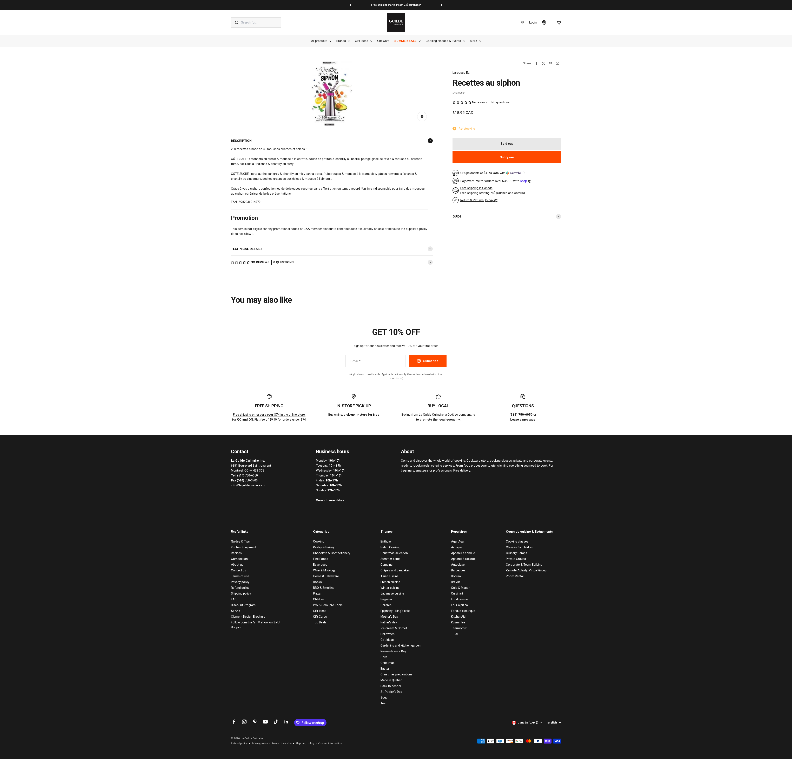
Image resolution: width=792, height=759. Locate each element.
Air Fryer (456, 547)
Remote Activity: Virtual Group (526, 570)
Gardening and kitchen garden (401, 645)
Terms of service (281, 743)
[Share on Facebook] (536, 63)
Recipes (236, 553)
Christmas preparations (396, 674)
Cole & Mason (460, 588)
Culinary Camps (516, 553)
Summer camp (391, 559)
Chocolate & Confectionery (331, 553)
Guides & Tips (240, 541)
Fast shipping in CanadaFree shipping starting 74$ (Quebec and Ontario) (492, 190)
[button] (241, 262)
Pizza (317, 593)
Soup (384, 697)
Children (318, 599)
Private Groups (516, 559)
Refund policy (240, 588)
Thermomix (459, 628)
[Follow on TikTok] (276, 722)
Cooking (318, 541)
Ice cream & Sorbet (394, 628)
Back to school (391, 686)
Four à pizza (459, 605)
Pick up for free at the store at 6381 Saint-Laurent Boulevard (396, 5)
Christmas (388, 663)
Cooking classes (517, 541)
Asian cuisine (389, 576)
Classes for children (519, 547)
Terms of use (240, 576)
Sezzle (235, 611)
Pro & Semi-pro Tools (328, 605)
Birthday (386, 541)
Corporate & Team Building (524, 564)
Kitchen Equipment (243, 547)
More (473, 41)
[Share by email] (557, 63)
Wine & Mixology (324, 570)
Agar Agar (458, 541)
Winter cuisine (390, 588)
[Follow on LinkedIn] (286, 722)
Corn (384, 657)
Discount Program (243, 605)
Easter (385, 668)
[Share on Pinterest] (550, 63)
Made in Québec (391, 680)
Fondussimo (459, 599)
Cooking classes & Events (443, 41)
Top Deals (319, 622)
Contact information (330, 743)
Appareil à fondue (463, 553)
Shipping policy (241, 593)
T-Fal (454, 634)
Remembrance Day (393, 651)
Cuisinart (457, 593)
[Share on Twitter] (543, 63)
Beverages (320, 564)
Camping (386, 564)
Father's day (389, 622)
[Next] (441, 5)
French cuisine (390, 582)
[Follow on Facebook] (234, 722)
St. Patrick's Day (391, 692)
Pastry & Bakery (324, 547)
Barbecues (458, 570)
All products (319, 41)
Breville (456, 582)
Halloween (388, 634)
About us (237, 564)
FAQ (234, 599)
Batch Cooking (390, 547)
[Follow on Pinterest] (255, 722)
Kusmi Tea (458, 622)
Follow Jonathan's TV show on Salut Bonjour (255, 625)
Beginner (386, 599)
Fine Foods (320, 559)
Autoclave (458, 564)
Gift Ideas (361, 41)
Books (317, 582)
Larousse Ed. (461, 72)
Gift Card (383, 41)
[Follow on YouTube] (265, 722)
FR (522, 22)
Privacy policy (240, 582)
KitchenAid (458, 616)
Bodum (456, 576)
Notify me (507, 157)
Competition (239, 559)
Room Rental (514, 576)
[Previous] (350, 5)
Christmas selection (394, 553)
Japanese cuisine (392, 593)
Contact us (238, 570)
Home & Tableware (326, 576)
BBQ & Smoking (323, 588)
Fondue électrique (463, 611)
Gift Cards (320, 616)
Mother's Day (389, 616)
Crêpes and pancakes (395, 570)
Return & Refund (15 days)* (478, 200)
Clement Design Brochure (248, 616)
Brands (341, 41)
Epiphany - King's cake (395, 611)
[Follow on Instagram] (244, 722)
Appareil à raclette (463, 559)
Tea (383, 703)
